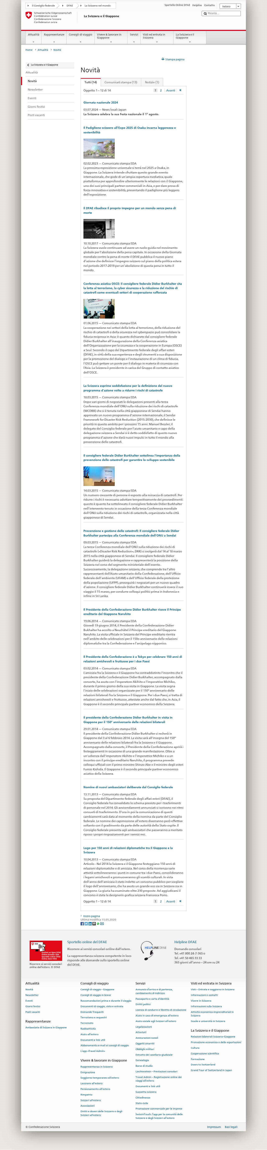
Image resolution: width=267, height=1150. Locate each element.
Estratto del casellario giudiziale (154, 1054)
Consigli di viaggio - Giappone (97, 989)
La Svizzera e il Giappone (185, 36)
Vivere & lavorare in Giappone (109, 36)
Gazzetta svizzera (146, 1092)
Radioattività (88, 1028)
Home (29, 49)
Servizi (134, 34)
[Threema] (94, 923)
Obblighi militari (145, 1049)
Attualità (33, 34)
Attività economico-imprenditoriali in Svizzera (212, 1013)
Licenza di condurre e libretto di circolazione (161, 1009)
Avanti (170, 90)
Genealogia (142, 1060)
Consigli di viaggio (80, 34)
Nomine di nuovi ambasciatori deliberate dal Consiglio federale (128, 787)
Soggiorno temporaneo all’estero (100, 1077)
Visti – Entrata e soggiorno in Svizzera (212, 989)
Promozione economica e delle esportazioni (216, 1042)
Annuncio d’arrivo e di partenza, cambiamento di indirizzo (154, 991)
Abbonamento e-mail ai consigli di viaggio (105, 1045)
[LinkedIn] (90, 923)
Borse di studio (144, 1065)
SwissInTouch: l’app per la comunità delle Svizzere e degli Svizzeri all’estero (159, 1116)
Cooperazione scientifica (205, 1053)
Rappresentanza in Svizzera (97, 1066)
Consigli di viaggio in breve (96, 995)
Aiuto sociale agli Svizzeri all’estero (156, 1021)
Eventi (29, 1000)
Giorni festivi (32, 1006)
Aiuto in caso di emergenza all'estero (157, 1015)
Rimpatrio (86, 1094)
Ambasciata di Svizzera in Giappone (46, 1027)
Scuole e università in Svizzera (208, 1021)
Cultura (195, 1047)
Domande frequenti (92, 1011)
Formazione (198, 1059)
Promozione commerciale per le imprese (159, 1108)
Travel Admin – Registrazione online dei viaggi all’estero (159, 1079)
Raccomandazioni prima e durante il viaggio (106, 1000)
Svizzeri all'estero (91, 1100)
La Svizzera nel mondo (98, 5)
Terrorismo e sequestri (94, 1017)
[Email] (102, 923)
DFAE (70, 5)
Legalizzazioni (144, 1026)
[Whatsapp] (98, 923)
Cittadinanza (143, 1097)
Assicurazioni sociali (147, 1037)
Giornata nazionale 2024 (100, 102)
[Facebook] (82, 923)
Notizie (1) (152, 82)
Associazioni (87, 1105)
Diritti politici (143, 1004)
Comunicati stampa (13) (121, 82)
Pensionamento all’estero (95, 1089)
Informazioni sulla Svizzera (206, 1006)
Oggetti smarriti (145, 1043)
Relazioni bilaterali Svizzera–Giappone (213, 1036)
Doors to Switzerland (203, 1064)
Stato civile (142, 1103)
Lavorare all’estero (91, 1083)
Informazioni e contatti (204, 995)
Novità (29, 989)
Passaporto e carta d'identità (152, 998)
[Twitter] (86, 923)
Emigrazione (88, 1072)
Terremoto (87, 1023)
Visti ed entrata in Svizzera (154, 36)
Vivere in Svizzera (201, 1000)
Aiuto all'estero (89, 1034)
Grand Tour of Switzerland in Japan (211, 1070)
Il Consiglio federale (43, 5)
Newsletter (32, 995)
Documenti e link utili (93, 1039)
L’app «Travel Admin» (93, 1051)
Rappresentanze (54, 34)
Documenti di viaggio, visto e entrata (102, 1006)
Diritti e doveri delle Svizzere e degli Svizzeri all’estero (101, 1113)
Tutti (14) (89, 82)
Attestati (141, 1032)
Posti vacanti (32, 1011)
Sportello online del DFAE (87, 942)
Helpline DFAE (185, 942)
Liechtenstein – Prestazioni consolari (156, 1071)
